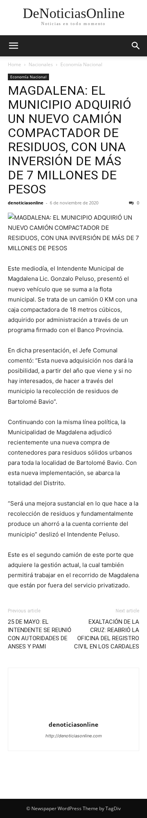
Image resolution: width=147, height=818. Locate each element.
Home (14, 64)
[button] (13, 45)
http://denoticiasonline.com (73, 736)
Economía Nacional (81, 64)
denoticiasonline (26, 203)
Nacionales (41, 64)
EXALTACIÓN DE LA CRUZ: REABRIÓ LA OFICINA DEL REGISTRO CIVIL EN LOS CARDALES (106, 634)
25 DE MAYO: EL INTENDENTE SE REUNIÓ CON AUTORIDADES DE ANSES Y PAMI (39, 634)
